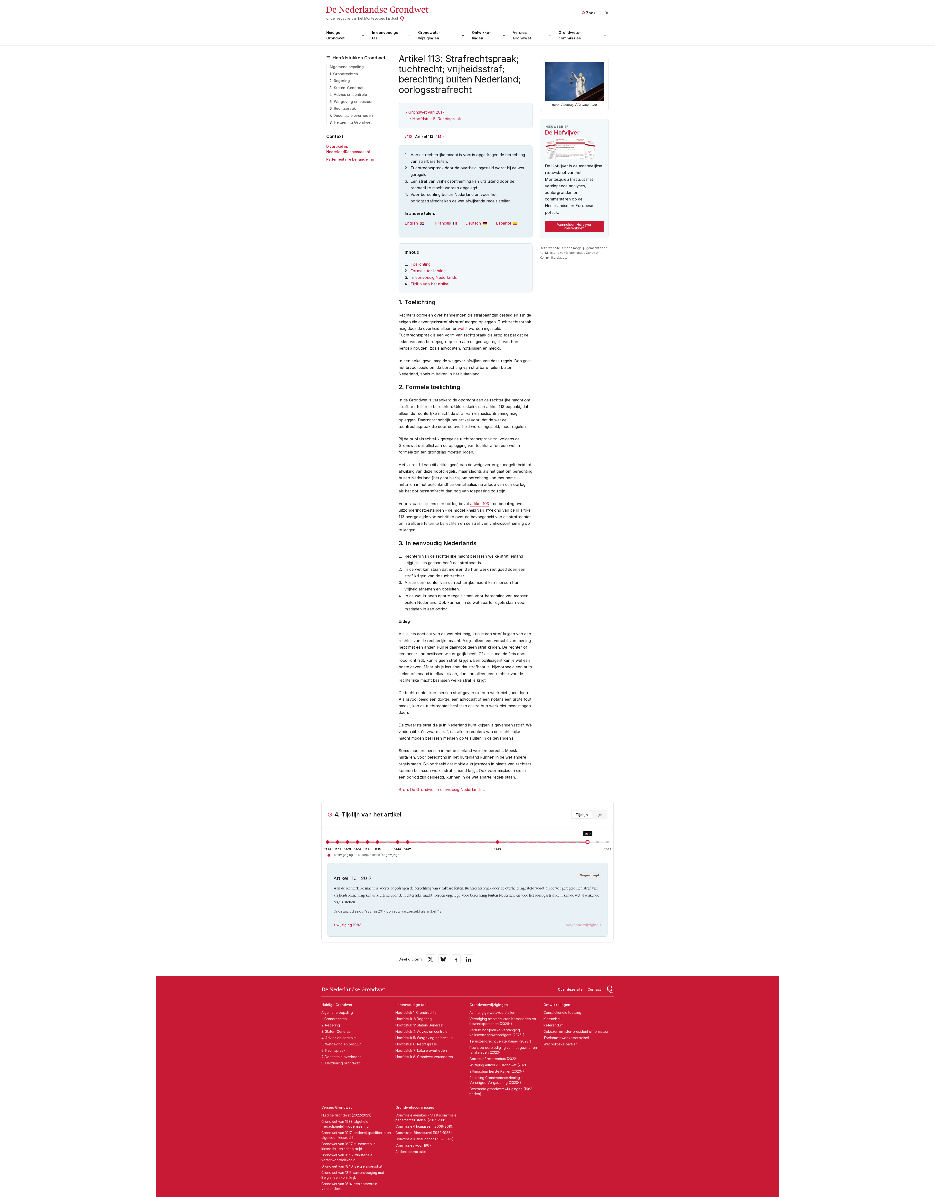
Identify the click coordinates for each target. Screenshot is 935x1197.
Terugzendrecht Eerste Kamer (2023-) (500, 1041)
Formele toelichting (428, 270)
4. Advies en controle (338, 1038)
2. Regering (330, 1025)
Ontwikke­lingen (481, 35)
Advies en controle (350, 94)
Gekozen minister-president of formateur (576, 1031)
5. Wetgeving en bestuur (341, 1044)
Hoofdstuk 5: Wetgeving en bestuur (424, 1038)
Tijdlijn (582, 814)
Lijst (599, 814)
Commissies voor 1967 (413, 1145)
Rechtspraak (345, 108)
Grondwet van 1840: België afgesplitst (351, 1166)
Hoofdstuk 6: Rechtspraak (436, 118)
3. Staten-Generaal (336, 1031)
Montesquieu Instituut (381, 18)
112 (409, 136)
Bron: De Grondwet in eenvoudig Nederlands (440, 789)
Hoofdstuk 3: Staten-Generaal (419, 1025)
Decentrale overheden (353, 115)
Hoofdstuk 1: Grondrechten (417, 1012)
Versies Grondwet (522, 35)
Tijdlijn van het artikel (430, 283)
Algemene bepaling (346, 66)
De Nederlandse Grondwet (377, 10)
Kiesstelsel (552, 1019)
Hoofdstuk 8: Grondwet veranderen (424, 1057)
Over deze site (570, 989)
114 (438, 136)
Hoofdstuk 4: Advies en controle (421, 1031)
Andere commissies (411, 1152)
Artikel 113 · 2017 (353, 878)
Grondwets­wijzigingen (429, 35)
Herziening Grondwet (353, 122)
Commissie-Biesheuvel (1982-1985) (423, 1133)
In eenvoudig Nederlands (434, 277)
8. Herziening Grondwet (340, 1063)
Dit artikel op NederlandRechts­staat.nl (348, 149)
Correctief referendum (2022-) (494, 1059)
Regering (342, 80)
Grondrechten (345, 74)
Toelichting (420, 264)
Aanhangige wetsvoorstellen (492, 1012)
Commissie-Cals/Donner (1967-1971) (424, 1139)
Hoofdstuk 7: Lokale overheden (421, 1050)
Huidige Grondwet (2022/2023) (346, 1115)
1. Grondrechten (334, 1019)
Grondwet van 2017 (426, 112)
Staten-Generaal (348, 87)
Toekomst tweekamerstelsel (566, 1038)
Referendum (553, 1025)
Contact (594, 989)
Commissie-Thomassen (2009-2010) (424, 1126)
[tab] (420, 223)
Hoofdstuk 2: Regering (413, 1019)
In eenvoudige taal (385, 35)
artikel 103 (479, 503)
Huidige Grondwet (335, 35)
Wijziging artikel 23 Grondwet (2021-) (499, 1065)
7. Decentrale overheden (341, 1057)
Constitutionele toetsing (562, 1012)
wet (461, 328)
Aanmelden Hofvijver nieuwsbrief (574, 226)
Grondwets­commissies (570, 35)
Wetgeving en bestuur (353, 101)
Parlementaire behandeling (350, 159)
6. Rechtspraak (333, 1050)
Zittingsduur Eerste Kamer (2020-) (496, 1071)
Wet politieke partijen (560, 1044)
